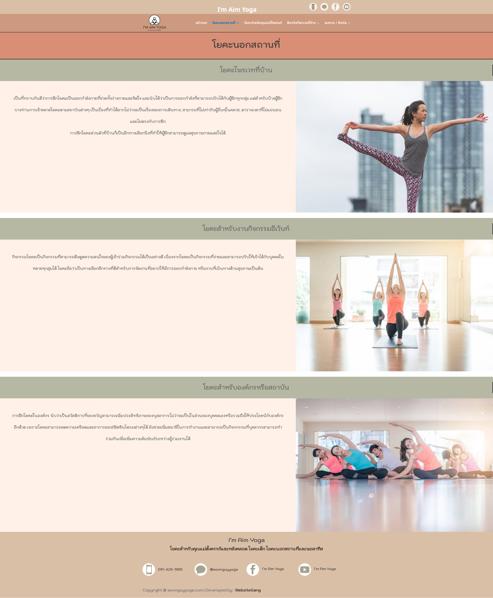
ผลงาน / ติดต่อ (336, 23)
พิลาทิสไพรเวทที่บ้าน (301, 23)
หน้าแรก (201, 23)
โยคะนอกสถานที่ (223, 23)
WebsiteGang (248, 590)
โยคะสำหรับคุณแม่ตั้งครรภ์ (263, 23)
